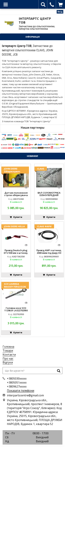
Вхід (60, 11)
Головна (8, 347)
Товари (8, 351)
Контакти (9, 355)
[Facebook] (25, 450)
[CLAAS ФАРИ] (49, 235)
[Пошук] (58, 371)
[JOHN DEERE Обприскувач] (16, 177)
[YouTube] (40, 450)
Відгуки (8, 362)
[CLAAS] (49, 177)
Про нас (8, 358)
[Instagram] (32, 450)
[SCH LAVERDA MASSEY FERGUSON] (16, 292)
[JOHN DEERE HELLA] (16, 235)
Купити (17, 217)
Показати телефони (20, 390)
